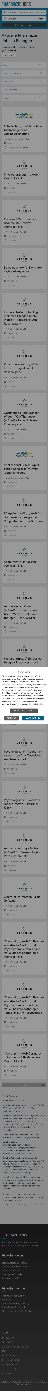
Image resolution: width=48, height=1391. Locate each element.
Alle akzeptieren (33, 718)
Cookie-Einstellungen (24, 711)
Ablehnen (11, 718)
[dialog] (24, 695)
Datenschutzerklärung (37, 704)
